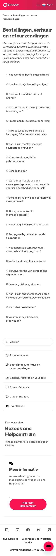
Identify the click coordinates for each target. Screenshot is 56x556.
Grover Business (19, 396)
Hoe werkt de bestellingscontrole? (28, 74)
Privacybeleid (10, 538)
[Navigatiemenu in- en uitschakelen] (39, 5)
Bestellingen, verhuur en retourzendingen (25, 366)
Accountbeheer (19, 355)
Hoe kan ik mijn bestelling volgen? (28, 84)
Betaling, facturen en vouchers (28, 377)
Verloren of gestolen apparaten (26, 261)
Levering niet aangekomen (24, 284)
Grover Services (19, 387)
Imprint (28, 542)
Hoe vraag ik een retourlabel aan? (28, 224)
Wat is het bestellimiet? (22, 307)
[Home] (11, 5)
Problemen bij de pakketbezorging (29, 120)
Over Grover (17, 406)
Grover (6, 15)
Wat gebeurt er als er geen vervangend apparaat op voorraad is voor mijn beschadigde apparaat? (27, 184)
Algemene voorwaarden (36, 538)
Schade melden (17, 170)
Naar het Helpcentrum (28, 504)
